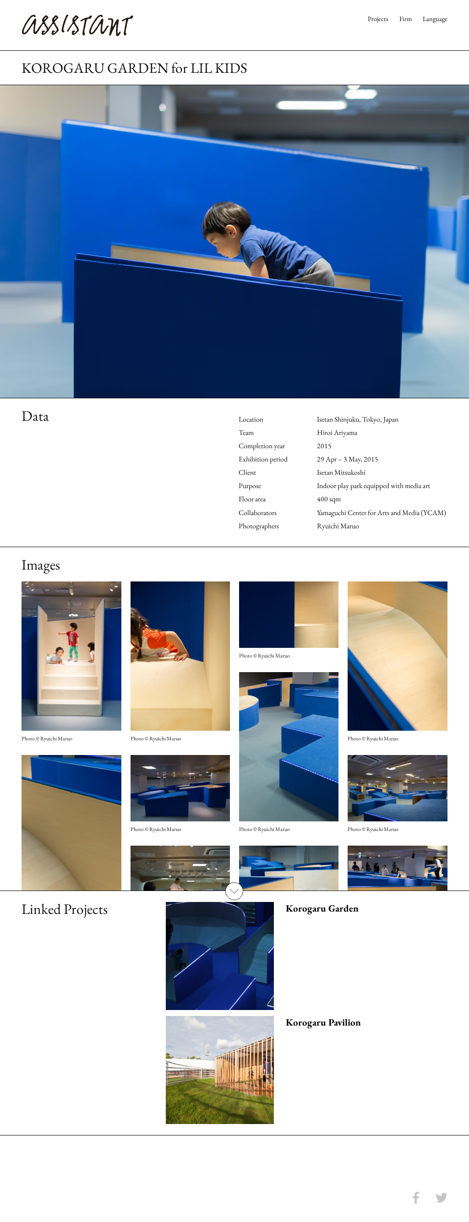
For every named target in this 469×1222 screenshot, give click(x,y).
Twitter (441, 1198)
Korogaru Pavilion (323, 1022)
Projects (378, 18)
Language (435, 18)
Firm (405, 18)
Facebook (416, 1198)
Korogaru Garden (322, 908)
